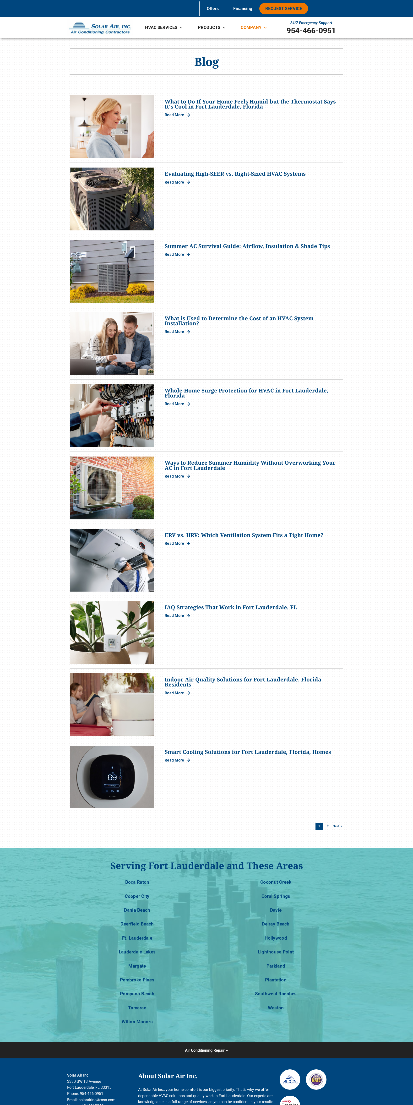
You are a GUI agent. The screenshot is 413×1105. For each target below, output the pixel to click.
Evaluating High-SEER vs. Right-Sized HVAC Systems (235, 173)
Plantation (276, 980)
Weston (276, 1008)
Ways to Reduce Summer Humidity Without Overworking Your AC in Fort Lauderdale (250, 465)
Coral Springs (275, 896)
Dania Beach (137, 910)
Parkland (275, 966)
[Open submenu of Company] (266, 27)
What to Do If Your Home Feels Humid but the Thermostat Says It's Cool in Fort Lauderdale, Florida (250, 104)
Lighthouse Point (276, 952)
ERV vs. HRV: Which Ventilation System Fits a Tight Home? (244, 535)
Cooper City (137, 896)
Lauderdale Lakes (137, 952)
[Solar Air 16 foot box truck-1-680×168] (100, 21)
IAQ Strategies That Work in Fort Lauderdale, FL (231, 607)
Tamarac (137, 1008)
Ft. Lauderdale (137, 938)
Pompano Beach (137, 993)
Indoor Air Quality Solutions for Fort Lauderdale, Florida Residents (243, 682)
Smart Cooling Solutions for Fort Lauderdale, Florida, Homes (248, 752)
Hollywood (276, 938)
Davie (276, 910)
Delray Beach (275, 924)
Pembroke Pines (137, 980)
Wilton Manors (137, 1021)
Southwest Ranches (276, 993)
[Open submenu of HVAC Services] (182, 27)
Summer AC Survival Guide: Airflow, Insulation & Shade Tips (247, 246)
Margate (137, 966)
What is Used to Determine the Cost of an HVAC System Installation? (239, 321)
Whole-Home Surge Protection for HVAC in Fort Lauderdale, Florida (246, 393)
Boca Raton (137, 882)
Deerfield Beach (137, 924)
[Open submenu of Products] (225, 27)
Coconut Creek (275, 882)
